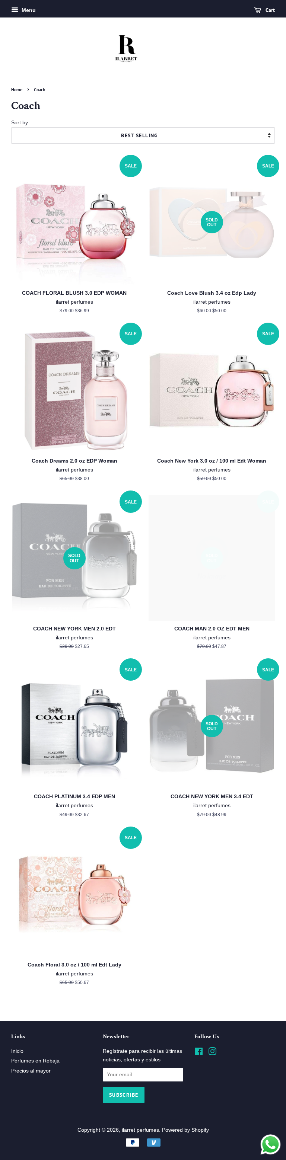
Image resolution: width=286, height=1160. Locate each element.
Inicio (17, 1051)
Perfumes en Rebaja (35, 1061)
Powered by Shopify (185, 1130)
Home (16, 89)
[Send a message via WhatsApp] (270, 1144)
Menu (28, 10)
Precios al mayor (31, 1071)
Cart (269, 10)
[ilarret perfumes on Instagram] (212, 1053)
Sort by (19, 122)
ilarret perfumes (140, 1130)
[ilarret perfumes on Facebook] (198, 1053)
